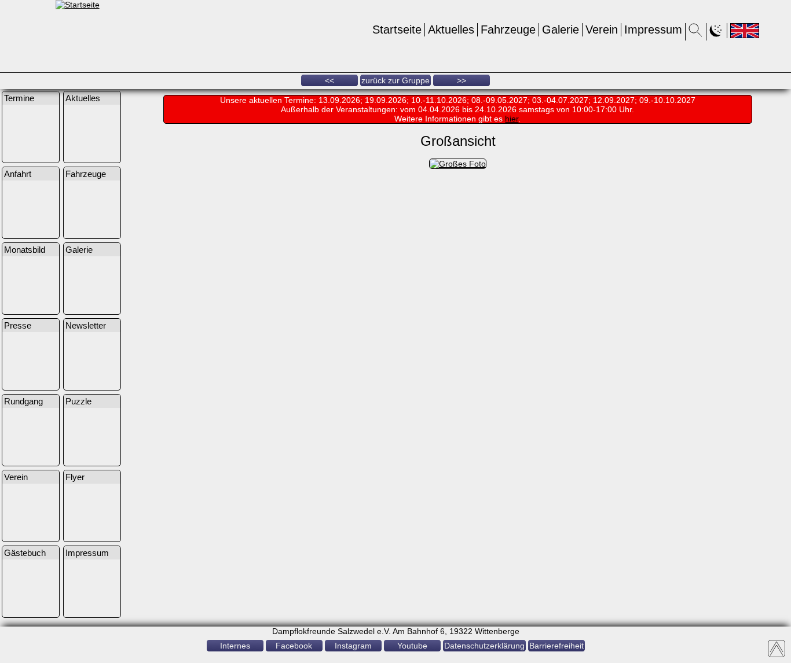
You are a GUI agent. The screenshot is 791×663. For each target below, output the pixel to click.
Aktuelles (451, 29)
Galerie (560, 29)
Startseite (397, 29)
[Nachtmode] (716, 33)
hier (511, 118)
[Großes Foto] (457, 163)
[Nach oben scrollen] (776, 648)
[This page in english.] (744, 30)
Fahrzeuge (508, 29)
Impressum (653, 29)
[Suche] (696, 33)
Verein (601, 29)
